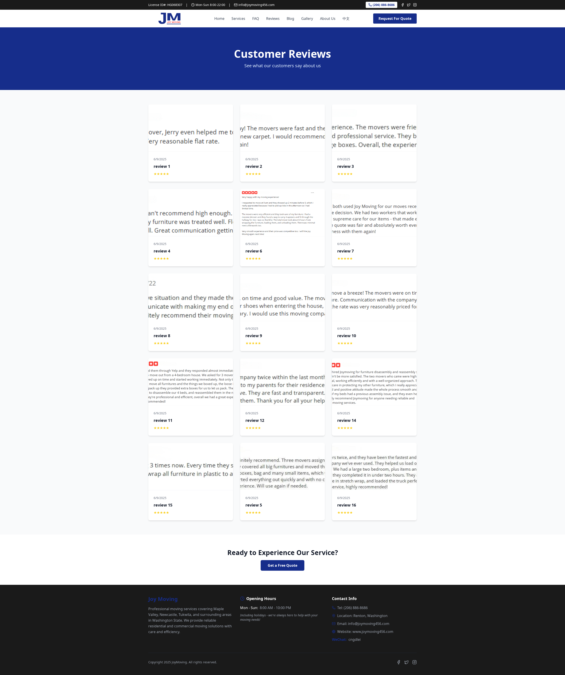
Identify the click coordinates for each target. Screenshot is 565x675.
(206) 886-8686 (384, 5)
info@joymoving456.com (256, 5)
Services (238, 18)
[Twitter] (409, 5)
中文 (346, 18)
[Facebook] (402, 5)
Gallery (307, 18)
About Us (327, 18)
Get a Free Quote (282, 565)
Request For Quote (395, 18)
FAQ (255, 18)
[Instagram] (415, 5)
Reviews (273, 18)
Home (219, 18)
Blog (290, 18)
